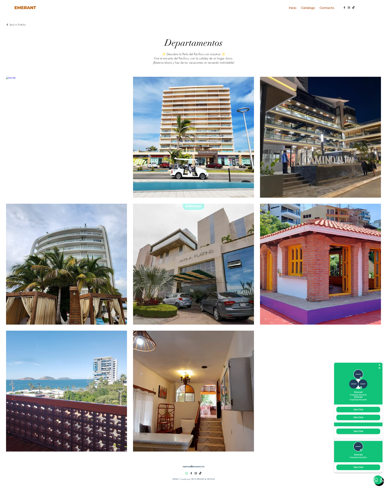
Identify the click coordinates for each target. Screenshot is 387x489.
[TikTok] (353, 7)
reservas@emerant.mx (193, 466)
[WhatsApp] (186, 473)
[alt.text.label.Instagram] (348, 7)
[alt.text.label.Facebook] (344, 7)
